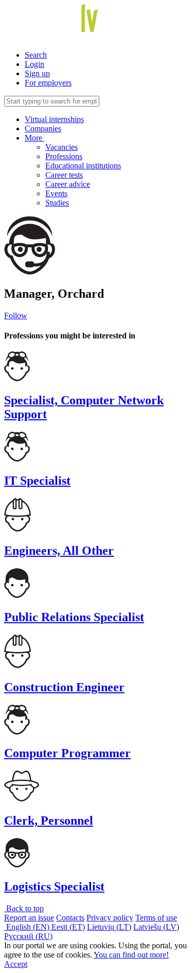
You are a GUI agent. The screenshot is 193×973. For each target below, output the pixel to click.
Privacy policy (109, 917)
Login (34, 64)
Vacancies (61, 147)
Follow (15, 315)
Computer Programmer (67, 753)
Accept (15, 964)
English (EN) (27, 927)
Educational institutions (83, 165)
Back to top (24, 908)
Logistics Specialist (54, 886)
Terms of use (156, 917)
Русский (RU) (28, 936)
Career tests (64, 174)
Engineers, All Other (59, 550)
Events (56, 193)
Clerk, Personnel (48, 820)
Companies (43, 128)
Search (36, 54)
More (34, 137)
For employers (48, 82)
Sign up (37, 73)
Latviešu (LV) (156, 927)
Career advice (67, 184)
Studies (57, 202)
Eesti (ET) (68, 927)
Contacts (70, 917)
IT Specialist (37, 480)
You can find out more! (131, 954)
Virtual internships (54, 119)
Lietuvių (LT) (109, 927)
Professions (63, 156)
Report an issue (29, 917)
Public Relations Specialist (74, 617)
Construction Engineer (64, 687)
